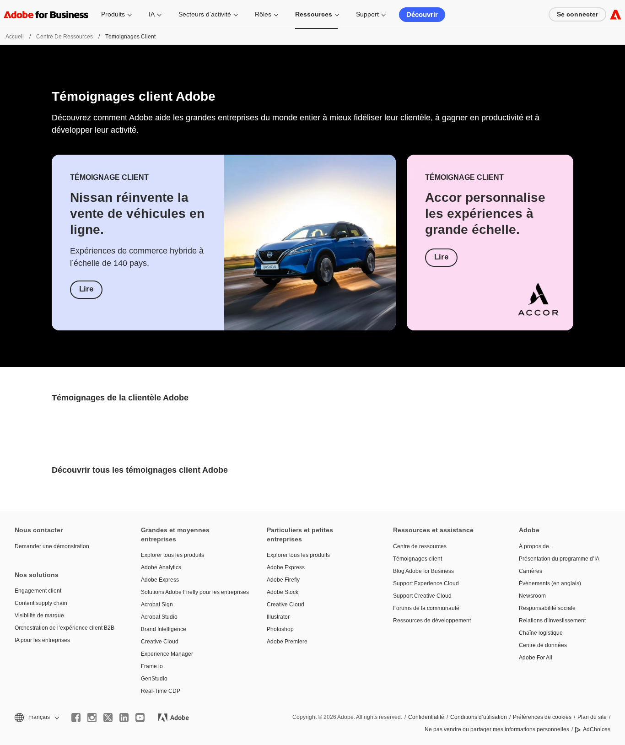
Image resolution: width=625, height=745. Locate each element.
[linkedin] (124, 717)
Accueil (14, 36)
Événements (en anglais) (550, 583)
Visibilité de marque (39, 615)
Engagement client (38, 591)
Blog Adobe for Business (423, 571)
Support (367, 14)
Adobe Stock (282, 592)
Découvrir (422, 14)
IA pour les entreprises (42, 640)
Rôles (263, 14)
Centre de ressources (64, 36)
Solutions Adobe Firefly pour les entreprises (190, 592)
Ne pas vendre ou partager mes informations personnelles (497, 729)
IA (152, 14)
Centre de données (543, 645)
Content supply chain (41, 603)
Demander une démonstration (52, 546)
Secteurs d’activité (204, 14)
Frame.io (152, 666)
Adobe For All (535, 657)
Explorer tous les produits (172, 555)
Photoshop (280, 629)
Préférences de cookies (542, 717)
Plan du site (592, 717)
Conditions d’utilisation (478, 717)
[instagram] (92, 717)
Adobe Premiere (287, 641)
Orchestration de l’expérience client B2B (64, 628)
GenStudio (154, 678)
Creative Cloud (159, 641)
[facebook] (76, 717)
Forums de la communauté (426, 608)
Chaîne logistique (541, 633)
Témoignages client (417, 559)
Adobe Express (160, 580)
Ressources (313, 14)
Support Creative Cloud (422, 596)
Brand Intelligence (163, 629)
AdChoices (596, 729)
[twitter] (108, 717)
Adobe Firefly (283, 580)
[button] (36, 717)
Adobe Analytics (161, 567)
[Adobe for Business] (615, 14)
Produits (113, 14)
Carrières (530, 571)
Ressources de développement (432, 620)
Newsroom (532, 596)
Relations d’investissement (552, 620)
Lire (86, 289)
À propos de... (536, 546)
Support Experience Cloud (426, 583)
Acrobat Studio (159, 617)
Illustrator (278, 617)
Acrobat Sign (157, 604)
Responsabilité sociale (547, 608)
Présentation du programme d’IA (559, 559)
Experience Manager (167, 654)
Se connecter (577, 14)
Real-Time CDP (160, 691)
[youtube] (140, 717)
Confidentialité (426, 717)
